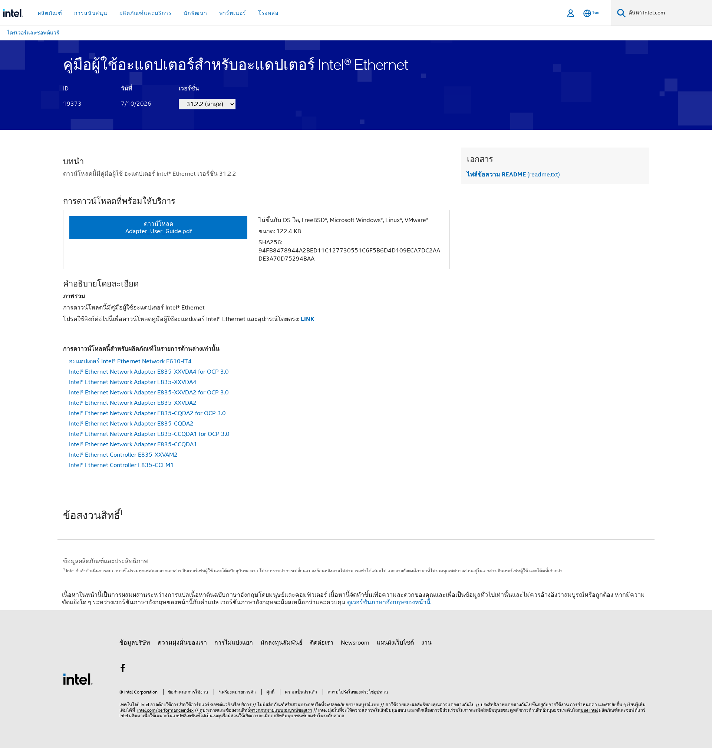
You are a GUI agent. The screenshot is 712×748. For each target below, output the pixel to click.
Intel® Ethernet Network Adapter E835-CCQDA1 (133, 444)
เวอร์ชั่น (189, 88)
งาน (426, 642)
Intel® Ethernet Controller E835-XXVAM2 (123, 455)
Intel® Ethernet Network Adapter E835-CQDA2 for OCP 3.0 (147, 413)
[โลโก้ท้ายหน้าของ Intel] (78, 678)
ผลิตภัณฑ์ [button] (50, 13)
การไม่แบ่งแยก (233, 642)
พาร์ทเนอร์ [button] (232, 13)
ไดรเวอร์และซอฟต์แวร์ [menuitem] (33, 32)
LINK (307, 319)
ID (66, 88)
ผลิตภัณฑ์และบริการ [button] (145, 13)
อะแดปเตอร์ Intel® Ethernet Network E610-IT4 (130, 361)
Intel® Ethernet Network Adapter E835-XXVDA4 (133, 382)
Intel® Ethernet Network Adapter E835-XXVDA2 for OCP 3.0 (149, 392)
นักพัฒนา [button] (195, 13)
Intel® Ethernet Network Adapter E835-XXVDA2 (133, 403)
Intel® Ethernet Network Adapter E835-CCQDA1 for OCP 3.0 (149, 434)
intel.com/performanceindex (165, 710)
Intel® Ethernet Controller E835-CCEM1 (121, 465)
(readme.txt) (513, 174)
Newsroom (355, 642)
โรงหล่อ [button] (268, 13)
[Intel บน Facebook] (122, 669)
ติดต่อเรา (321, 642)
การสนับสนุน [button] (91, 13)
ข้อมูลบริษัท (134, 642)
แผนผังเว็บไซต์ (395, 642)
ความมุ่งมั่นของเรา (182, 642)
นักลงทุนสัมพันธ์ (281, 642)
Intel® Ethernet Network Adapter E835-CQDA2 (131, 423)
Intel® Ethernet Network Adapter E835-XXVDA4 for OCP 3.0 (149, 371)
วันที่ (126, 88)
